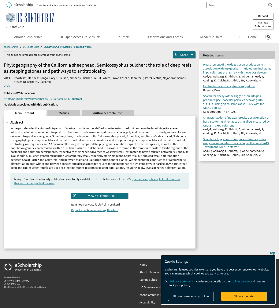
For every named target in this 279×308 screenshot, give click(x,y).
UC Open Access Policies (77, 37)
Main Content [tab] (24, 113)
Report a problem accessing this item (94, 210)
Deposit (263, 16)
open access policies (145, 179)
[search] (270, 5)
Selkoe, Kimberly (70, 78)
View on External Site (101, 196)
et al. (7, 85)
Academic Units (211, 37)
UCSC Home (248, 37)
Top (272, 252)
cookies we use (240, 281)
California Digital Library (16, 280)
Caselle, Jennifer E (131, 78)
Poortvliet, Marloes (26, 78)
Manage (263, 24)
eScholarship (11, 46)
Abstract (16, 122)
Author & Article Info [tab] (107, 113)
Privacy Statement (181, 281)
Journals (123, 37)
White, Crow (110, 78)
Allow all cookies (244, 296)
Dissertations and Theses (165, 37)
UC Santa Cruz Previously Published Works (67, 46)
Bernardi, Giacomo (39, 82)
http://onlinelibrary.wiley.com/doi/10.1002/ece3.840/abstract (43, 99)
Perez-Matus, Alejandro (160, 78)
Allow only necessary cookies (191, 296)
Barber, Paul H (92, 78)
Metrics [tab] (64, 113)
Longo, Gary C (49, 78)
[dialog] (218, 280)
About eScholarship (28, 37)
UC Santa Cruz (15, 27)
